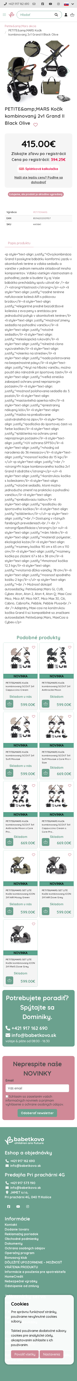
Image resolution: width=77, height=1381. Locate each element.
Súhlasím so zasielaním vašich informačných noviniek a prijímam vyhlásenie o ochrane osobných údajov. (35, 1100)
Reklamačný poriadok (21, 1234)
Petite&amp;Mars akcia (20, 26)
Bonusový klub (16, 1258)
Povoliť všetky (24, 1354)
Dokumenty (14, 1243)
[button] (4, 15)
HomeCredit (14, 1276)
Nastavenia (51, 1354)
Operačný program (19, 1253)
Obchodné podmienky (21, 1239)
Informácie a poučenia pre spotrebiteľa (35, 1272)
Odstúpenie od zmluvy (22, 1286)
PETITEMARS (40, 212)
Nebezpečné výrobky (21, 1281)
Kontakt (11, 1225)
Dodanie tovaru (17, 1229)
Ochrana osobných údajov (25, 1248)
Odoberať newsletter (37, 1113)
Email (10, 1080)
